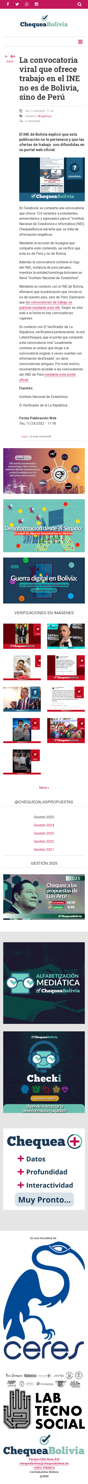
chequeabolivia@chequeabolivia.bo (44, 1463)
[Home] (44, 20)
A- (6, 56)
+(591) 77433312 (44, 1467)
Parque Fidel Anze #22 (44, 1459)
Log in (24, 436)
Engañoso (45, 116)
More (43, 788)
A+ (12, 56)
